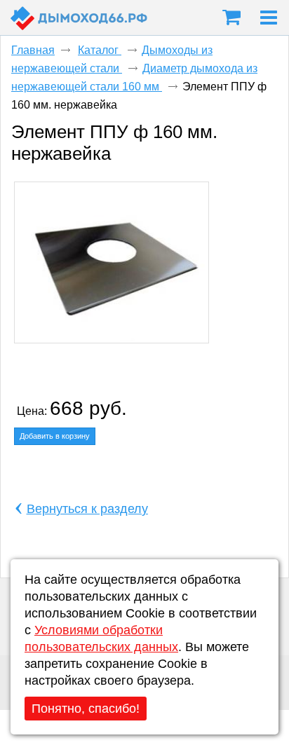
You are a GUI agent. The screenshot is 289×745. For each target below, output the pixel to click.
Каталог (99, 50)
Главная (33, 50)
